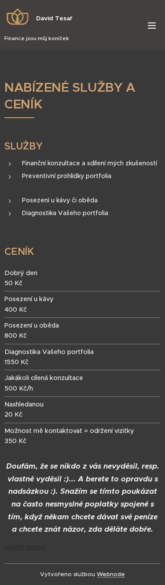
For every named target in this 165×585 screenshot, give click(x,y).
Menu (152, 25)
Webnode (111, 574)
